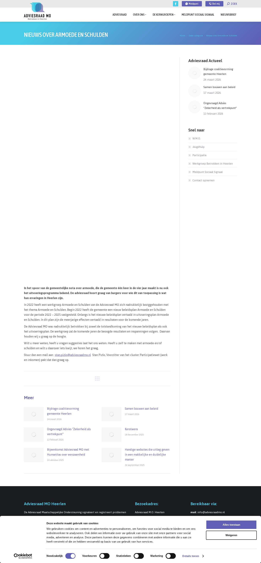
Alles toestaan (231, 524)
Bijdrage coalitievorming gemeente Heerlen (63, 411)
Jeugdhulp (198, 146)
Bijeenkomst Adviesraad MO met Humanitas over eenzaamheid (68, 452)
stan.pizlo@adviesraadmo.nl (73, 354)
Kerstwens (131, 429)
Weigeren (231, 535)
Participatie (199, 155)
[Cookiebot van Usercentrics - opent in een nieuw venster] (23, 556)
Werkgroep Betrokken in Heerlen (212, 163)
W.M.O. (196, 138)
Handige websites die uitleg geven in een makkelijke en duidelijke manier (147, 454)
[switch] (104, 556)
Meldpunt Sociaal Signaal (207, 171)
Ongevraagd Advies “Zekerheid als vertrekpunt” (69, 431)
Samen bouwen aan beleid (141, 408)
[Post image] (34, 414)
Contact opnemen (203, 180)
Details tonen (190, 555)
